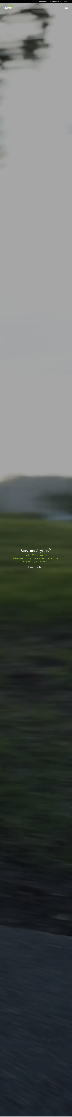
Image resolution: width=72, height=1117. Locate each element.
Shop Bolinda (42, 1)
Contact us (65, 1)
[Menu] (66, 7)
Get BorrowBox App (54, 1)
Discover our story (35, 567)
